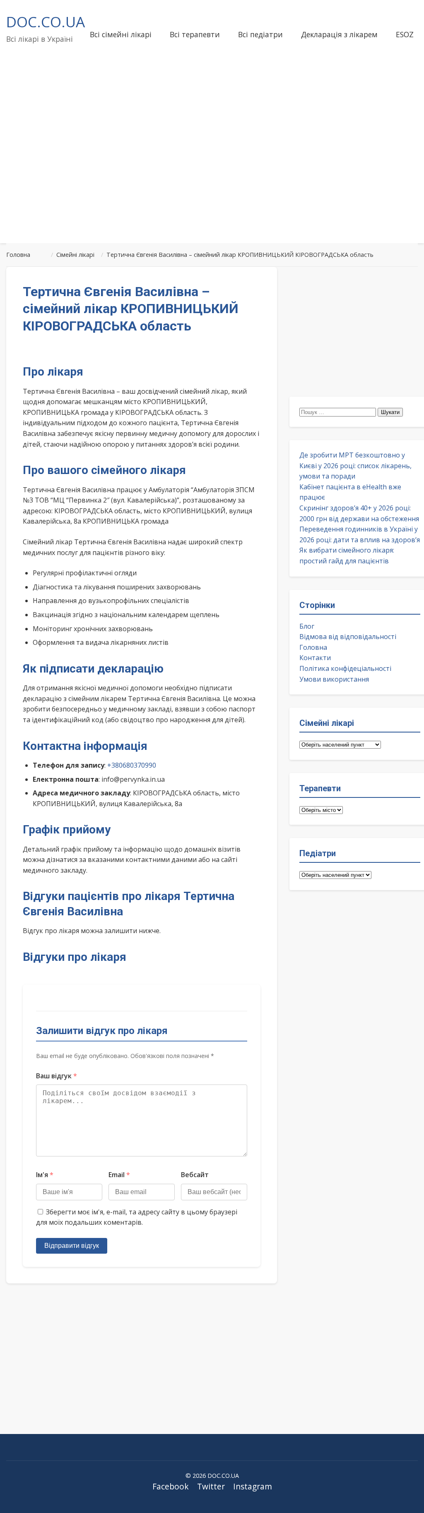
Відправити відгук (71, 1245)
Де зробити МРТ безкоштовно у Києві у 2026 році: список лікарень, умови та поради (355, 465)
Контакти (315, 657)
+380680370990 (131, 765)
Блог (306, 626)
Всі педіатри (260, 34)
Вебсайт (195, 1174)
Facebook (170, 1486)
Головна (313, 647)
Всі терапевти (195, 34)
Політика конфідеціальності (345, 668)
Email (119, 1174)
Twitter (211, 1486)
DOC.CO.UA (45, 21)
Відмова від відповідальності (347, 636)
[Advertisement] (212, 171)
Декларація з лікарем (339, 34)
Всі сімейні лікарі (121, 34)
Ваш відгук (56, 1075)
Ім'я (44, 1174)
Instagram (252, 1486)
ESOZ (405, 34)
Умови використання (334, 679)
